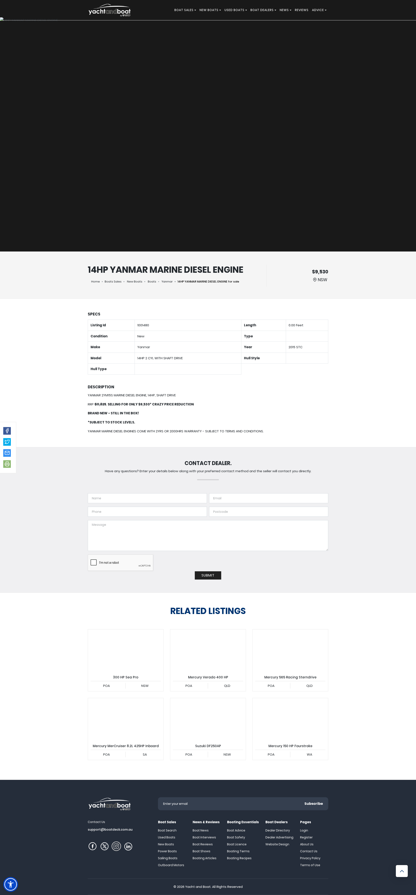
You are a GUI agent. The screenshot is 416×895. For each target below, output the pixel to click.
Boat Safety (236, 837)
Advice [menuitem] (318, 10)
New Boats (134, 281)
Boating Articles (204, 858)
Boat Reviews (203, 844)
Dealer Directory (277, 830)
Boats (152, 281)
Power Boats (167, 851)
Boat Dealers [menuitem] (262, 10)
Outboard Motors (171, 865)
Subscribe (313, 803)
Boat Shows (201, 851)
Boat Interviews (204, 837)
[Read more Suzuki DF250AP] (208, 719)
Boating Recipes (239, 858)
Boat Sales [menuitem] (183, 10)
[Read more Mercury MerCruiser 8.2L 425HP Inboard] (125, 719)
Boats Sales (113, 281)
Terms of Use (310, 865)
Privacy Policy (310, 858)
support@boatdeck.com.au (110, 829)
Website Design (277, 844)
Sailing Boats (167, 858)
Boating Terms (238, 851)
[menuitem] (196, 10)
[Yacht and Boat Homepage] (109, 10)
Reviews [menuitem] (302, 10)
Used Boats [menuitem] (234, 10)
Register (306, 837)
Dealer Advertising (279, 837)
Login (304, 830)
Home (95, 281)
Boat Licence (237, 844)
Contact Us (308, 851)
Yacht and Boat (198, 886)
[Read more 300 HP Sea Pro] (125, 650)
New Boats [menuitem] (209, 10)
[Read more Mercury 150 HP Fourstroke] (290, 719)
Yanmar (167, 281)
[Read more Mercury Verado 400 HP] (208, 650)
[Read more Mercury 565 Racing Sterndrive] (290, 650)
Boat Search (167, 830)
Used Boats (166, 837)
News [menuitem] (284, 10)
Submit (208, 575)
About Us (307, 844)
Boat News (201, 830)
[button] (7, 430)
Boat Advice (236, 830)
